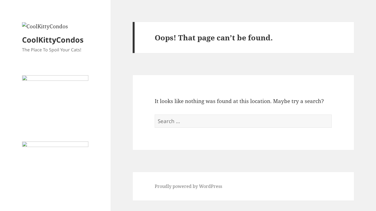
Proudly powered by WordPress (188, 186)
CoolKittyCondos (52, 40)
